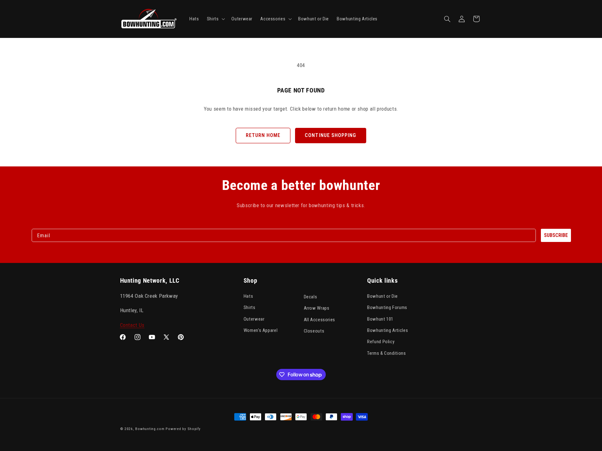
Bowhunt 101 (380, 319)
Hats (248, 296)
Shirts (250, 307)
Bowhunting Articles (387, 330)
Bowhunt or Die (382, 296)
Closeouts (314, 331)
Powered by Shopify (183, 429)
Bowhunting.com (149, 429)
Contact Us (132, 325)
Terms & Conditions (386, 353)
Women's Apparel (260, 330)
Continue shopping (330, 135)
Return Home (263, 135)
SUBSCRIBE (556, 235)
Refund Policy (380, 341)
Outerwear (254, 319)
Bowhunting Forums (387, 307)
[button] (215, 19)
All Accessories (319, 320)
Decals (310, 297)
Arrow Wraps (317, 308)
